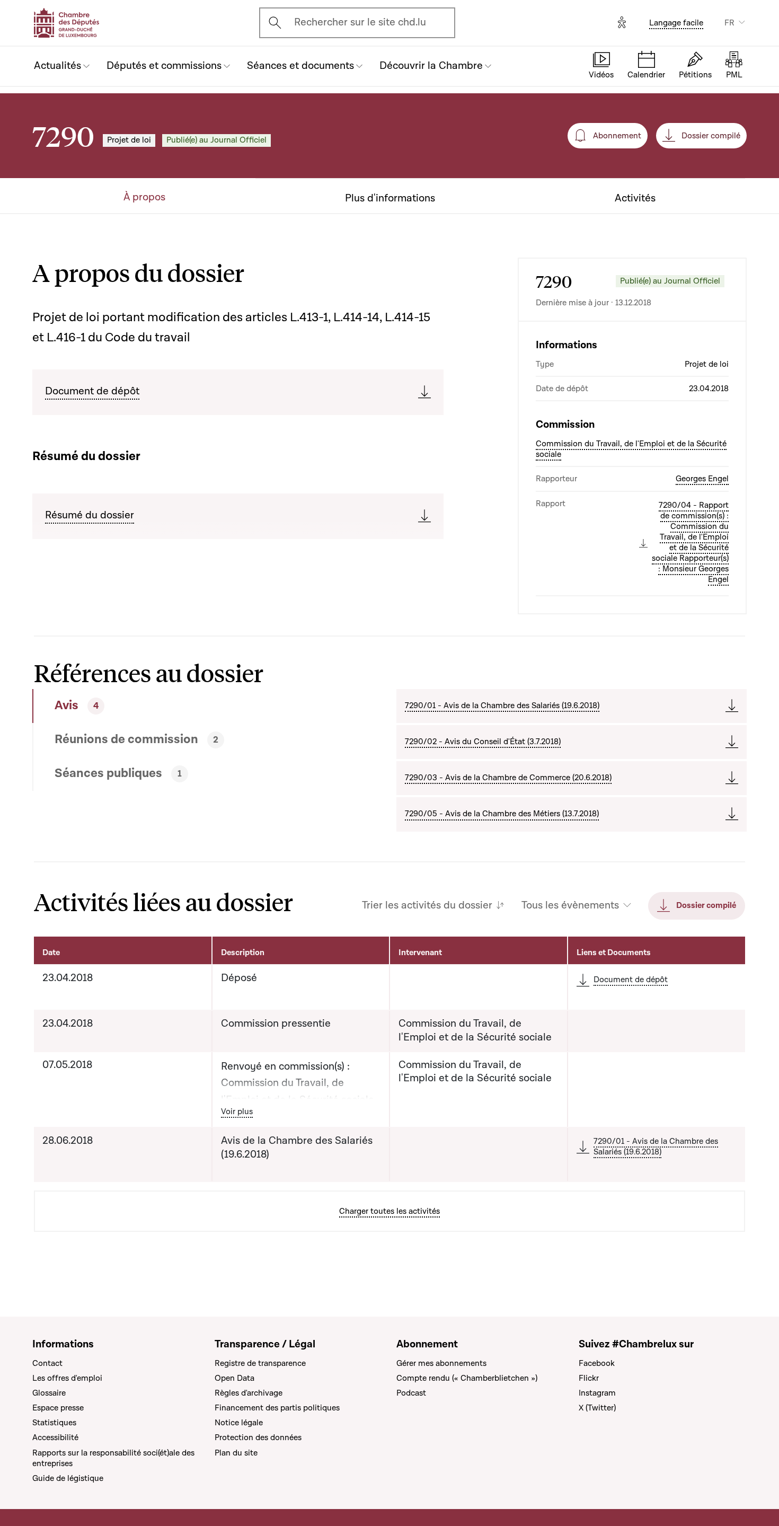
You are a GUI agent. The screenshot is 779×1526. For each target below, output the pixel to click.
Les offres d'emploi (67, 1378)
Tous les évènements (570, 905)
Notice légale (239, 1422)
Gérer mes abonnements (441, 1363)
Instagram (597, 1393)
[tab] (177, 706)
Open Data (234, 1378)
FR (729, 22)
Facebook (597, 1363)
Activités (635, 198)
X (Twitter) (597, 1407)
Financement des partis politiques (277, 1407)
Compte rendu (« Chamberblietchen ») (466, 1378)
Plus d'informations (390, 198)
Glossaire (49, 1393)
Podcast (411, 1393)
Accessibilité (55, 1437)
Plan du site (236, 1453)
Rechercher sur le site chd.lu (360, 22)
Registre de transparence (260, 1363)
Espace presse (58, 1407)
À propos (144, 197)
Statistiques (54, 1422)
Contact (47, 1363)
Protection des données (258, 1437)
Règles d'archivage (248, 1393)
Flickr (589, 1378)
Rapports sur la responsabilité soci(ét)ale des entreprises (113, 1458)
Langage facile (676, 22)
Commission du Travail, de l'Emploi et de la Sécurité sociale (631, 449)
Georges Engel (702, 478)
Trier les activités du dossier (427, 905)
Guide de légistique (67, 1478)
